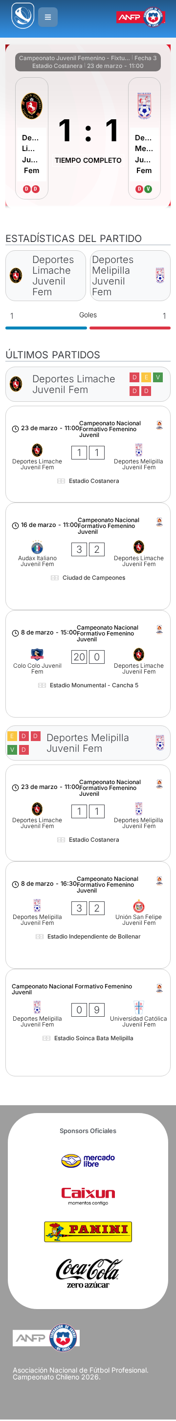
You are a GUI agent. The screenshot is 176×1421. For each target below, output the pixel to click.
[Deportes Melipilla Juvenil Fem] (144, 138)
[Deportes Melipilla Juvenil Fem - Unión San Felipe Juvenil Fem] (88, 915)
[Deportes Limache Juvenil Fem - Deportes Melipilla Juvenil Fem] (88, 454)
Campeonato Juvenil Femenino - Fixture (74, 58)
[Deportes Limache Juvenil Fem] (31, 138)
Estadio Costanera (57, 65)
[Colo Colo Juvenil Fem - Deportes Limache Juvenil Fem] (88, 664)
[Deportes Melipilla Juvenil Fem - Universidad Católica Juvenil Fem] (88, 1022)
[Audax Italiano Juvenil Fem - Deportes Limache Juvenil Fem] (88, 556)
